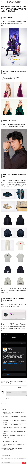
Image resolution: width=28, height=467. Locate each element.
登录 (10, 398)
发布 (24, 392)
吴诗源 (2, 13)
